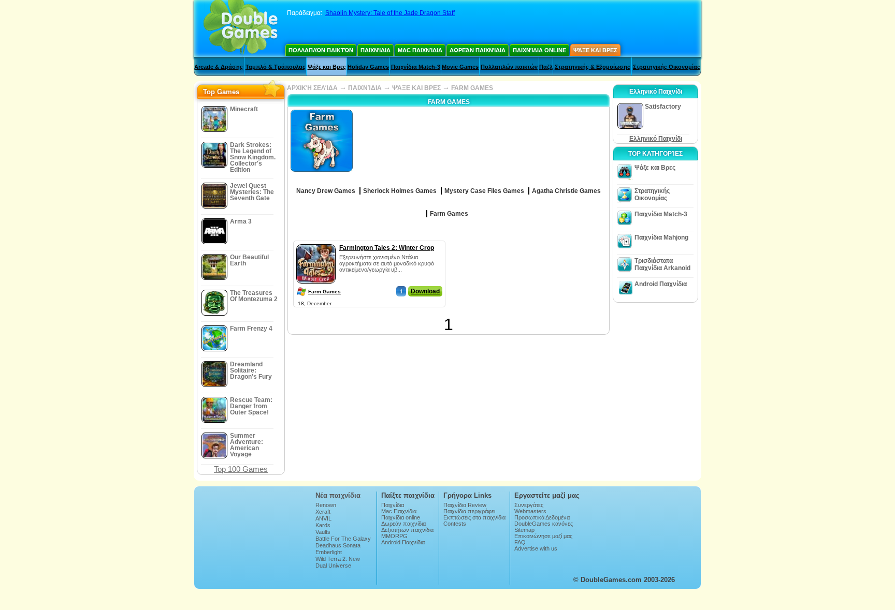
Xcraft (322, 512)
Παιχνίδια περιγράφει (469, 511)
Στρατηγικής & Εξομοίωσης (592, 67)
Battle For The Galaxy (343, 538)
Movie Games (460, 67)
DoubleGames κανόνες (543, 523)
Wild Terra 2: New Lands (337, 562)
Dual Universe (333, 565)
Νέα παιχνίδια (337, 495)
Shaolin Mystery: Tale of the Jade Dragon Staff (390, 13)
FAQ (520, 542)
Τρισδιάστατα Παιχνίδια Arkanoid (662, 264)
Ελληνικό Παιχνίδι (655, 138)
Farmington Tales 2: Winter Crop (386, 247)
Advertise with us (535, 548)
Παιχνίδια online (539, 50)
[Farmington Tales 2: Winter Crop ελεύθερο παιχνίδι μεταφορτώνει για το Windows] (316, 242)
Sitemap (524, 530)
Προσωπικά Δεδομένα (542, 517)
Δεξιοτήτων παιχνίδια (407, 530)
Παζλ (546, 67)
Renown (325, 505)
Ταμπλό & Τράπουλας (276, 67)
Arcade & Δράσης (218, 67)
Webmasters (530, 511)
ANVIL (323, 518)
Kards (322, 525)
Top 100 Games (241, 469)
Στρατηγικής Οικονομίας (666, 67)
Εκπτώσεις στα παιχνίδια (474, 517)
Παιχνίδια (375, 50)
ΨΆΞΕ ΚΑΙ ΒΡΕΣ (416, 88)
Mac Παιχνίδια (420, 50)
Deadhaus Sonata (337, 545)
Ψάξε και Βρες (595, 50)
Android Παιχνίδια (660, 284)
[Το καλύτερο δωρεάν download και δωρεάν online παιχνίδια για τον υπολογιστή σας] (241, 28)
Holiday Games (368, 67)
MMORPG (394, 536)
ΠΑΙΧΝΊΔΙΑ (365, 88)
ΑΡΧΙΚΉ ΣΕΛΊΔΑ (312, 88)
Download (425, 291)
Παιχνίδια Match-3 (415, 67)
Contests (454, 523)
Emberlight (328, 552)
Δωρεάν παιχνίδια (478, 50)
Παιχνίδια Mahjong (661, 237)
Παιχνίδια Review (464, 505)
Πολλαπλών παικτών (320, 50)
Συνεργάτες (528, 505)
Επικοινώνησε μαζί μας (543, 536)
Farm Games (324, 291)
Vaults (322, 532)
